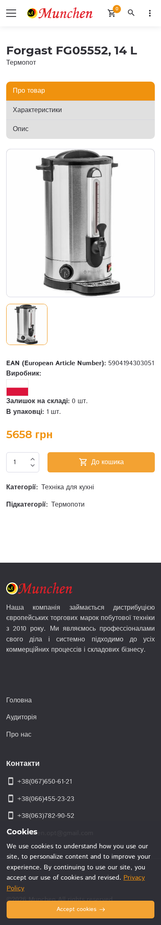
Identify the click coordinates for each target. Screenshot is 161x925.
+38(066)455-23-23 (45, 799)
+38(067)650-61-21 (44, 781)
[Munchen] (61, 13)
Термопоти (68, 504)
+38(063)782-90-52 (45, 816)
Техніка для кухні (67, 487)
